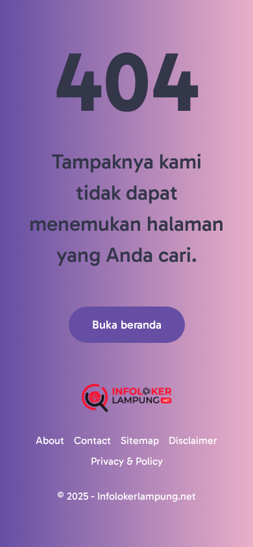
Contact (92, 440)
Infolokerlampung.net (146, 496)
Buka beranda (127, 325)
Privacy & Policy (127, 461)
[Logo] (126, 397)
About (50, 440)
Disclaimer (193, 440)
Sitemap (140, 440)
